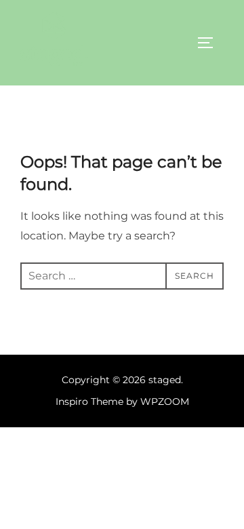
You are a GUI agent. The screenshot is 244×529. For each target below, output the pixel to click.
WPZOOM (164, 401)
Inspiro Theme (89, 401)
